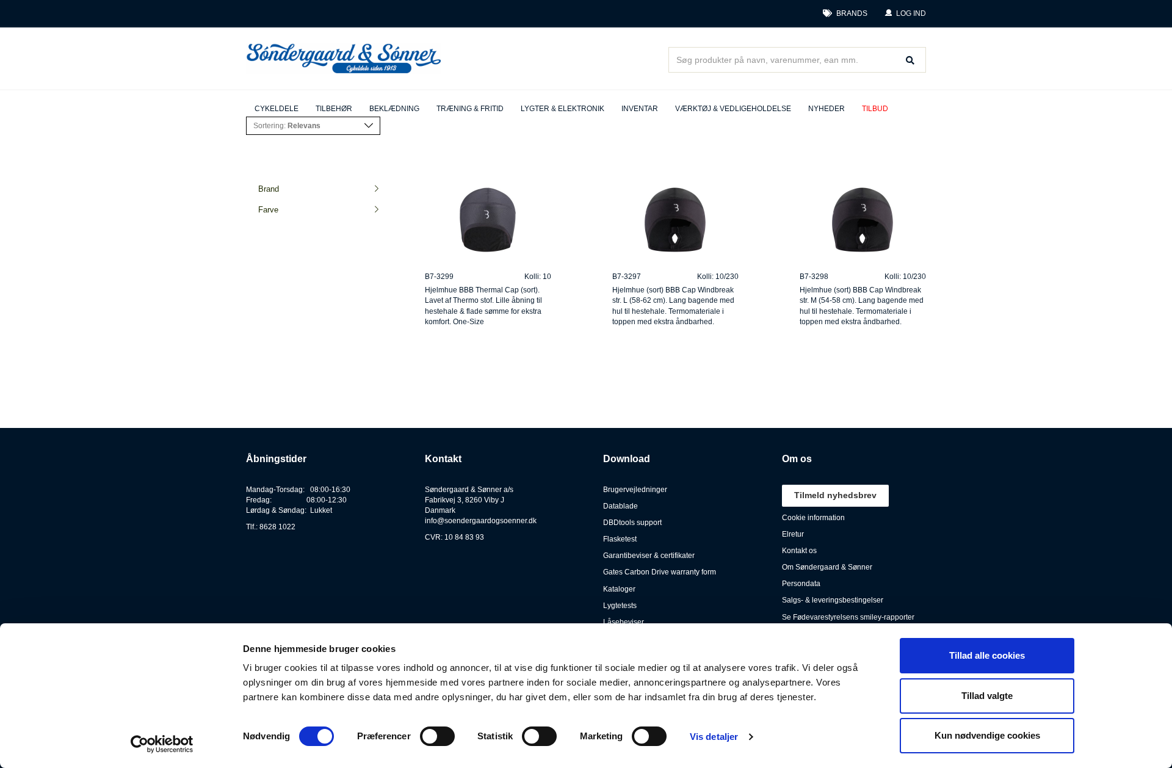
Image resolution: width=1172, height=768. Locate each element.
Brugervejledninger (635, 489)
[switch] (437, 736)
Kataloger (619, 589)
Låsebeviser (623, 622)
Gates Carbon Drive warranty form (659, 572)
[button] (905, 13)
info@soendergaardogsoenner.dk (481, 520)
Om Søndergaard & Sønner (827, 567)
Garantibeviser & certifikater (649, 555)
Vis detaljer (714, 736)
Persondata (801, 583)
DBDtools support (632, 522)
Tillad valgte (987, 695)
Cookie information (813, 517)
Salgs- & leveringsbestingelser (832, 600)
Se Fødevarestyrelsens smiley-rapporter (848, 617)
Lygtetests (620, 605)
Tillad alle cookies (987, 655)
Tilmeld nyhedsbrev (835, 495)
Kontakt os (799, 550)
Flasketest (620, 539)
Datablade (620, 506)
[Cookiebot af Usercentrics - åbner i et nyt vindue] (162, 744)
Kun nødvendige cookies (987, 735)
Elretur (793, 534)
